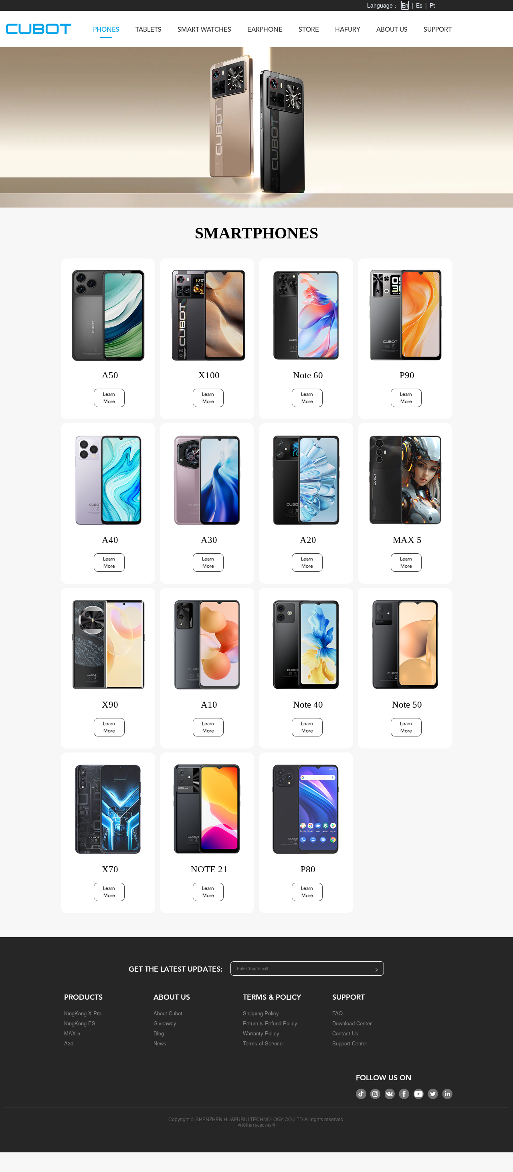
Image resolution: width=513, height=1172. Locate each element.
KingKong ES (79, 1023)
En (405, 5)
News (159, 1043)
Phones (106, 30)
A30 (68, 1043)
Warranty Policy (261, 1033)
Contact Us (345, 1033)
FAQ (337, 1013)
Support (438, 30)
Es (419, 5)
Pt (432, 5)
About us (392, 30)
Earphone (265, 30)
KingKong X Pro (82, 1013)
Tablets (148, 30)
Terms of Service (263, 1043)
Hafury (347, 30)
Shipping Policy (261, 1013)
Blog (158, 1033)
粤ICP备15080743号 (257, 1125)
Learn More (109, 398)
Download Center (352, 1023)
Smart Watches (204, 30)
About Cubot (167, 1013)
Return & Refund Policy (270, 1023)
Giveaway (164, 1023)
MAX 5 (72, 1033)
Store (309, 30)
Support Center (349, 1043)
